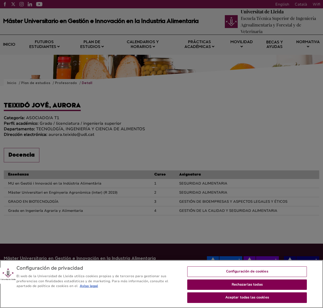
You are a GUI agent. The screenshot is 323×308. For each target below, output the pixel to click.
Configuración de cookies (247, 271)
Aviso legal (89, 286)
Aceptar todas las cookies (247, 297)
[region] (161, 284)
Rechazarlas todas (247, 284)
